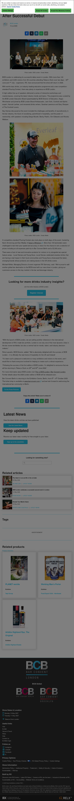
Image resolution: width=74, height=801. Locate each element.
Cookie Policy (16, 7)
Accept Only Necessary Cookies (60, 10)
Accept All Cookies (42, 10)
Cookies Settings (8, 10)
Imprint (9, 7)
